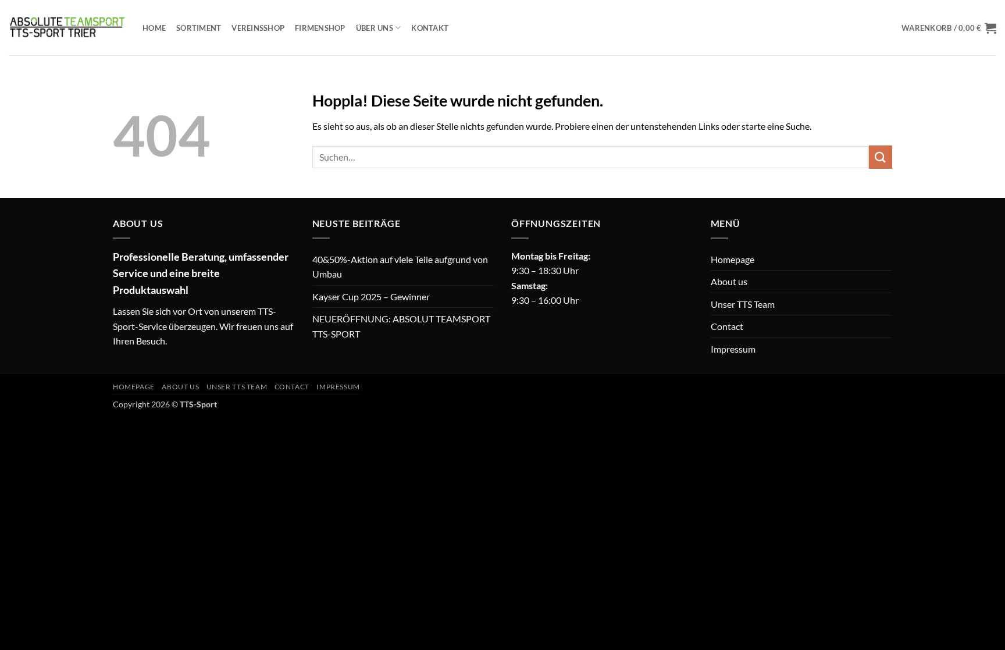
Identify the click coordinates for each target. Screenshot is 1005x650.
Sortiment (198, 28)
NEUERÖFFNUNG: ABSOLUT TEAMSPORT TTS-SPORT (401, 326)
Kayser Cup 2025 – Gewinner (371, 296)
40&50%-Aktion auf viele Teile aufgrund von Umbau (400, 267)
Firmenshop (320, 28)
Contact (727, 326)
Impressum (733, 348)
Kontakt (429, 28)
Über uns (374, 28)
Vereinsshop (257, 28)
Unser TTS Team (743, 304)
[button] (948, 28)
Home (154, 28)
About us (729, 281)
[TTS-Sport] (67, 27)
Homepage (732, 259)
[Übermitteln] (880, 156)
